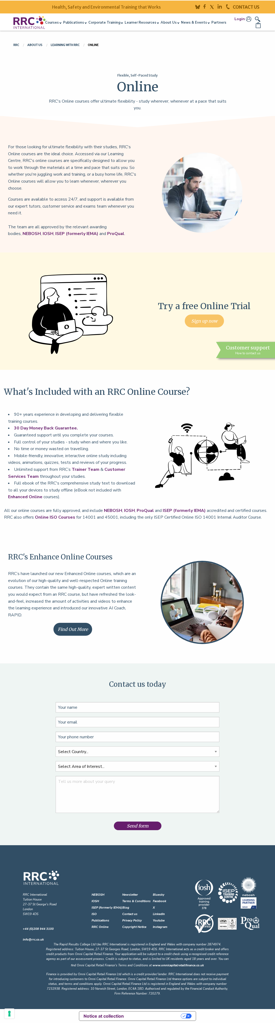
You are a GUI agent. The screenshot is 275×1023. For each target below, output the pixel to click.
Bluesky (158, 895)
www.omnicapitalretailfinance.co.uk (178, 965)
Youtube (159, 921)
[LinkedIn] (222, 6)
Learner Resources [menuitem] (140, 22)
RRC (16, 45)
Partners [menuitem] (218, 22)
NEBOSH (32, 234)
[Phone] (229, 6)
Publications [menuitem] (73, 22)
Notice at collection (104, 1016)
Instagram (160, 927)
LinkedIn (159, 914)
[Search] (258, 19)
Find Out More (73, 629)
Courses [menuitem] (52, 22)
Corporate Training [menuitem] (104, 22)
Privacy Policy (132, 921)
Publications (100, 921)
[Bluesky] (199, 6)
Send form (138, 826)
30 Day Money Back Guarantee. (46, 428)
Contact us (130, 914)
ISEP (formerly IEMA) (76, 234)
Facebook (159, 901)
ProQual (115, 234)
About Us (35, 45)
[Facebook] (206, 6)
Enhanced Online (25, 497)
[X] (213, 6)
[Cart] (259, 25)
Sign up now (204, 321)
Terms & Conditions (136, 901)
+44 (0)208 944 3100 (38, 929)
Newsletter (130, 895)
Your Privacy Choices (155, 1016)
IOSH (48, 234)
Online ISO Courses (55, 517)
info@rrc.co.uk (33, 940)
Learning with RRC (65, 45)
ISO (94, 914)
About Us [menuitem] (169, 22)
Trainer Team (85, 469)
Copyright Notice (134, 927)
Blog (125, 908)
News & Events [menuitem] (194, 22)
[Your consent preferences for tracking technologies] (9, 1013)
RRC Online (100, 927)
